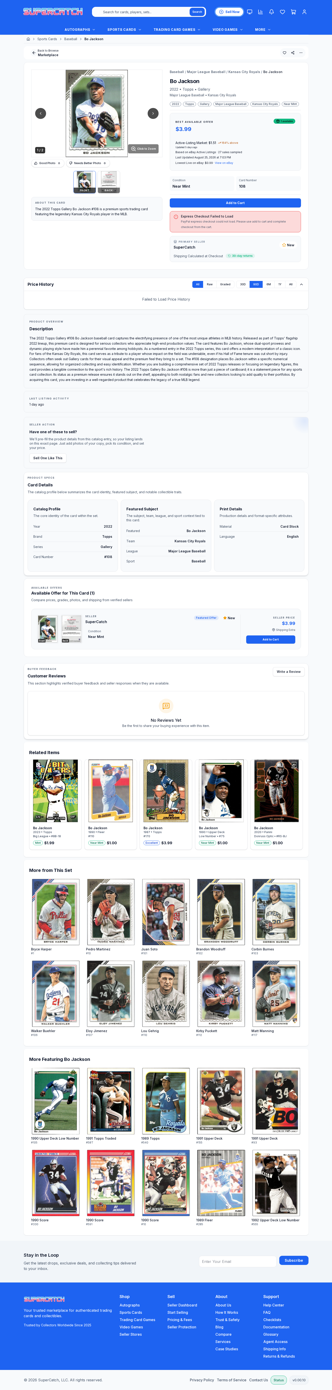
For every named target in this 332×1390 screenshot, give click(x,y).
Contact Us (258, 1380)
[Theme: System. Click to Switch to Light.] (250, 12)
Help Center (273, 1305)
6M (269, 284)
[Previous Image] (40, 113)
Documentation (276, 1327)
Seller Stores (131, 1334)
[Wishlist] (282, 12)
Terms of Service (231, 1380)
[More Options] (301, 52)
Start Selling (177, 1312)
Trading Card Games (137, 1319)
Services (222, 1341)
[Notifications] (272, 12)
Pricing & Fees (179, 1319)
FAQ (267, 1312)
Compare (223, 1334)
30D (243, 284)
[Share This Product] (292, 52)
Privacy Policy (202, 1380)
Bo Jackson (273, 72)
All (197, 284)
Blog (219, 1327)
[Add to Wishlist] (284, 52)
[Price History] (301, 284)
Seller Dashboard (182, 1305)
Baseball (70, 39)
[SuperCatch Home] (53, 12)
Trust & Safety (227, 1319)
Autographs (130, 1305)
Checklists (272, 1319)
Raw (210, 284)
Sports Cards (47, 39)
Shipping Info (274, 1349)
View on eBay (224, 163)
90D (256, 284)
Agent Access (275, 1341)
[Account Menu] (304, 12)
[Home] (28, 39)
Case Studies (226, 1349)
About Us (223, 1305)
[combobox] (149, 12)
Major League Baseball (206, 72)
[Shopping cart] (293, 12)
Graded (225, 284)
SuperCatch (184, 247)
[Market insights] (261, 12)
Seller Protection (181, 1327)
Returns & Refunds (279, 1356)
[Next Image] (153, 113)
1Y (280, 284)
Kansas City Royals (244, 72)
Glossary (270, 1334)
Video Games (131, 1327)
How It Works (226, 1312)
